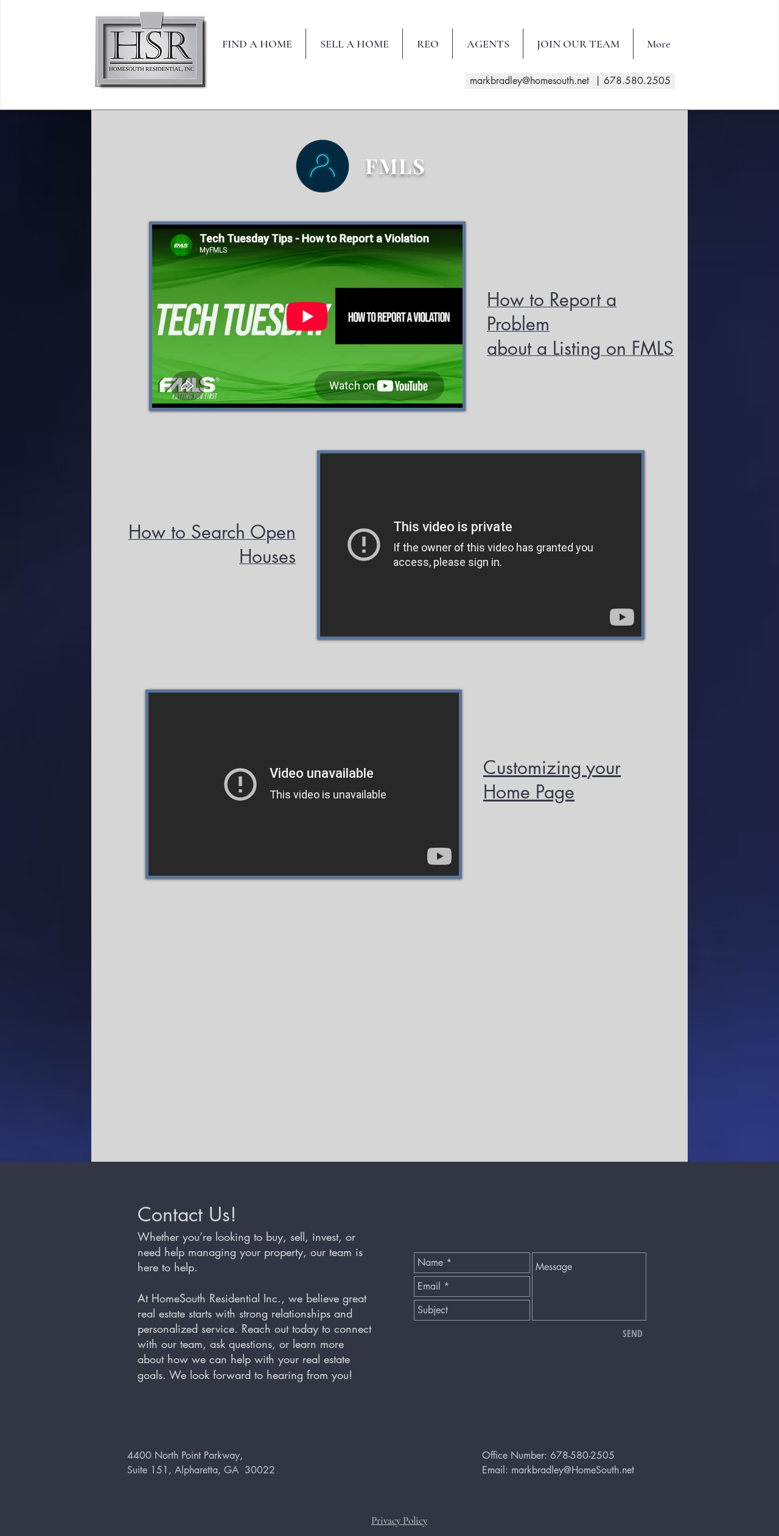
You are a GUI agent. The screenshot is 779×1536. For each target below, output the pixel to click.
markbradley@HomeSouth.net (572, 1470)
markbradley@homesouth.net (529, 80)
